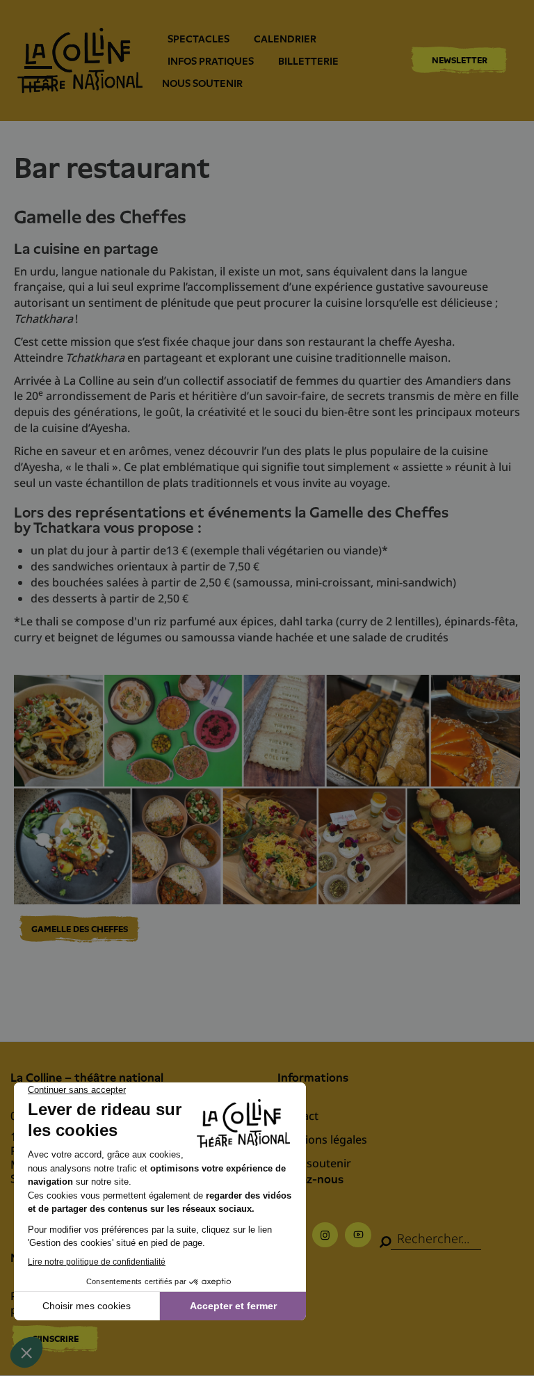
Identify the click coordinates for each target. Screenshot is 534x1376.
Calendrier (285, 39)
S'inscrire (56, 1339)
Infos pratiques (211, 61)
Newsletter (459, 60)
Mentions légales (322, 1139)
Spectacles (198, 39)
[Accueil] (80, 60)
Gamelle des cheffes (79, 929)
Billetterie (308, 61)
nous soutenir (202, 83)
